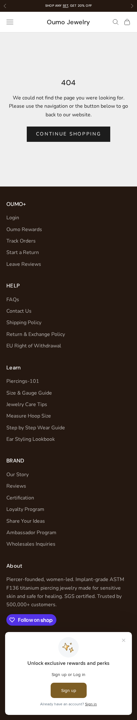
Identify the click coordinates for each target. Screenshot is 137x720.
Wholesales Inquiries (30, 544)
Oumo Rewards (24, 229)
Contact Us (19, 311)
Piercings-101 (22, 381)
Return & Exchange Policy (35, 334)
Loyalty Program (25, 509)
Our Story (17, 474)
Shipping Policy (23, 322)
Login (12, 217)
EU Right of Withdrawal (33, 345)
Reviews (16, 486)
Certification (20, 497)
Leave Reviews (23, 264)
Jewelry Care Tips (26, 404)
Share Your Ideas (25, 521)
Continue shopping (68, 134)
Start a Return (22, 252)
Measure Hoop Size (28, 415)
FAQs (12, 299)
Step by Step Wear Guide (35, 427)
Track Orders (21, 240)
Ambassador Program (31, 532)
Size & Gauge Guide (29, 392)
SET (65, 6)
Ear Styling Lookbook (30, 439)
